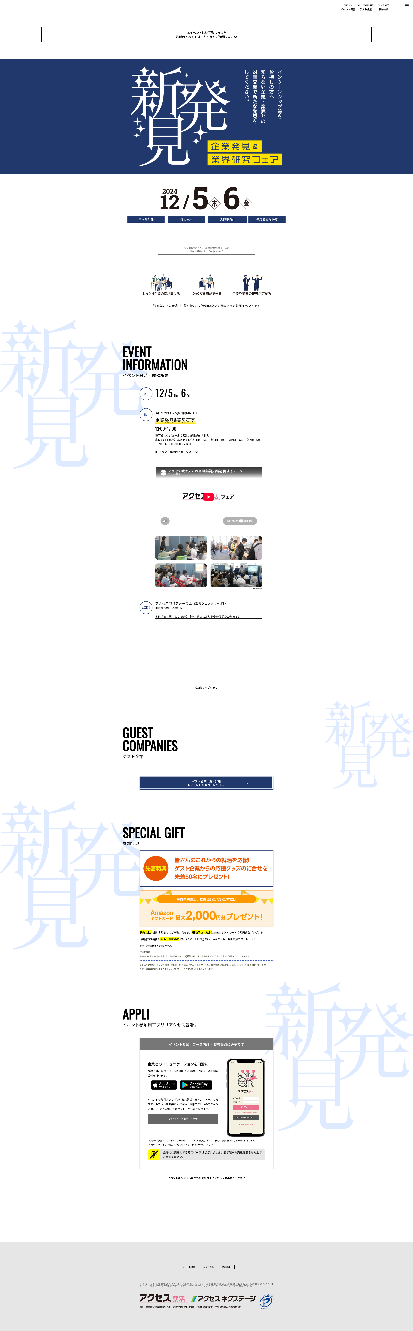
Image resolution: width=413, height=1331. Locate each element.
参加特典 (226, 1267)
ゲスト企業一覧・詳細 (206, 783)
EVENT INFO (348, 7)
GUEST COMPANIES (365, 7)
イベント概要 (188, 1267)
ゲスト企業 (208, 1267)
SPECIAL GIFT (383, 7)
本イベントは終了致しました (206, 34)
